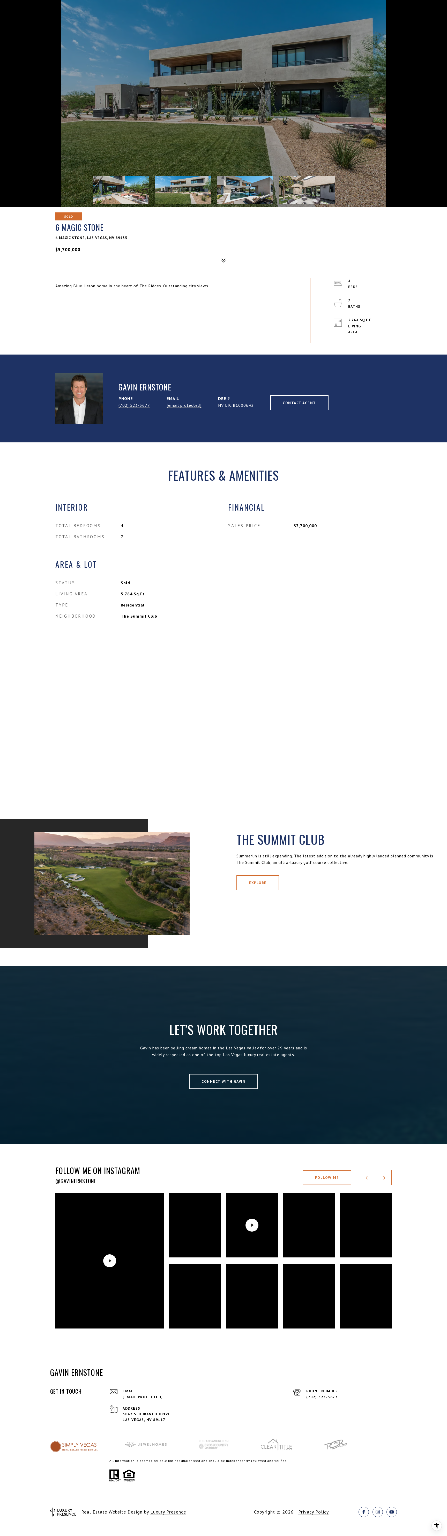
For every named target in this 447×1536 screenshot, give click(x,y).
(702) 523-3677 (134, 405)
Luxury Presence (168, 1512)
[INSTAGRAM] (378, 1512)
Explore (258, 882)
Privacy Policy (313, 1512)
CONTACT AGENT (299, 403)
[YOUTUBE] (391, 1512)
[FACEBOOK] (364, 1512)
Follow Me (327, 1177)
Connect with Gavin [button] (223, 1081)
